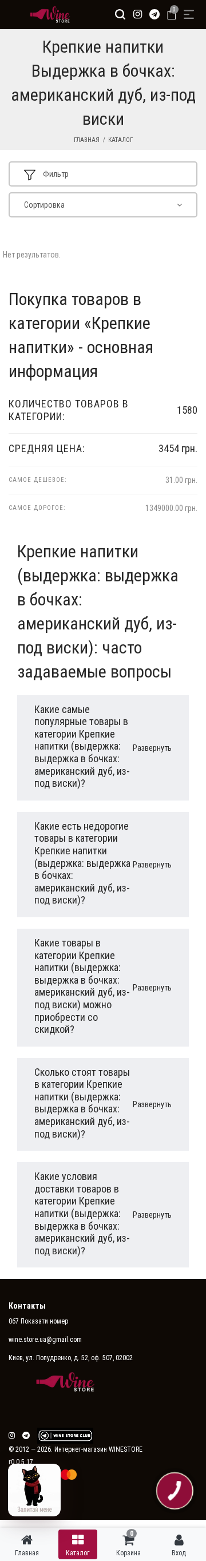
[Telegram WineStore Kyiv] (65, 1436)
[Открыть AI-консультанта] (34, 1490)
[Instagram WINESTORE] (137, 14)
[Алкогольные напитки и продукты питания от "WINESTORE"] (47, 14)
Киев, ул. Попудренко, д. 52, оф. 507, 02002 (71, 1358)
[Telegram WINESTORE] (154, 14)
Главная (87, 140)
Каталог (120, 140)
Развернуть (152, 747)
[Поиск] (120, 14)
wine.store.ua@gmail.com (45, 1340)
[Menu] (188, 14)
